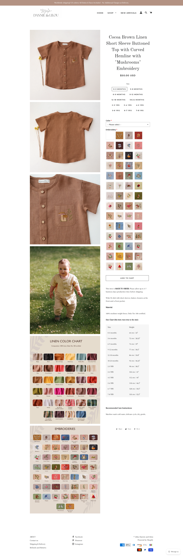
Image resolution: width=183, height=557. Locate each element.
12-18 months (118, 100)
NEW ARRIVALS (129, 13)
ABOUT (32, 537)
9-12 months (136, 94)
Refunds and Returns (38, 548)
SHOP (111, 13)
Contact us (34, 540)
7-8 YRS (140, 110)
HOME (100, 13)
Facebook (79, 537)
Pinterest (78, 540)
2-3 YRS (116, 105)
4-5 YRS (140, 105)
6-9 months (119, 94)
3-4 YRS (128, 105)
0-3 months (119, 89)
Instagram (79, 544)
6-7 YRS (128, 110)
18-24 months (137, 100)
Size (127, 84)
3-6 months (136, 89)
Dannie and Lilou (146, 537)
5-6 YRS (116, 110)
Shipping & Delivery (37, 544)
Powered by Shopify (145, 540)
